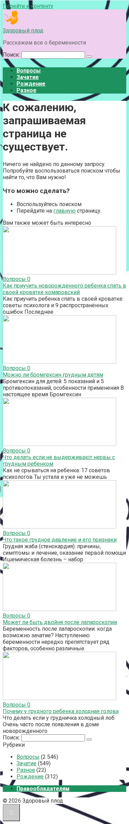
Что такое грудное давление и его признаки (60, 539)
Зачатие (28, 77)
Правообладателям (43, 788)
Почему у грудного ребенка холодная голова (61, 711)
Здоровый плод (23, 30)
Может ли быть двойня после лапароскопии (60, 622)
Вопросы (29, 70)
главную (64, 210)
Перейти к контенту (28, 6)
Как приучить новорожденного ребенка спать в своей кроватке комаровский (64, 288)
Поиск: (12, 54)
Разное (26, 90)
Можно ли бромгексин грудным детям (53, 374)
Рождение (31, 83)
